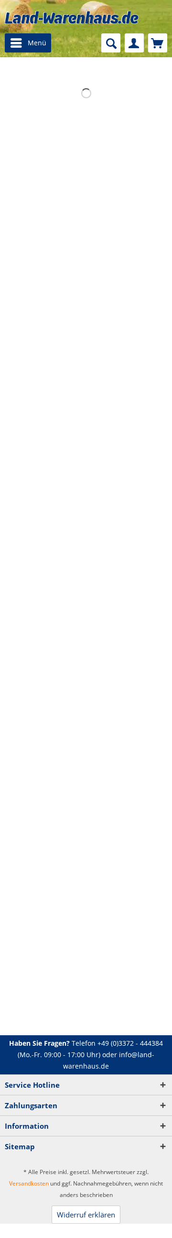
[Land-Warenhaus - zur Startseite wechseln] (72, 17)
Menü (37, 42)
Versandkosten (29, 1183)
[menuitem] (28, 42)
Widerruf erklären (86, 1214)
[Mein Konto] (134, 42)
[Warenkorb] (157, 42)
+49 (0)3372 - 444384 (130, 1043)
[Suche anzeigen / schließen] (110, 42)
